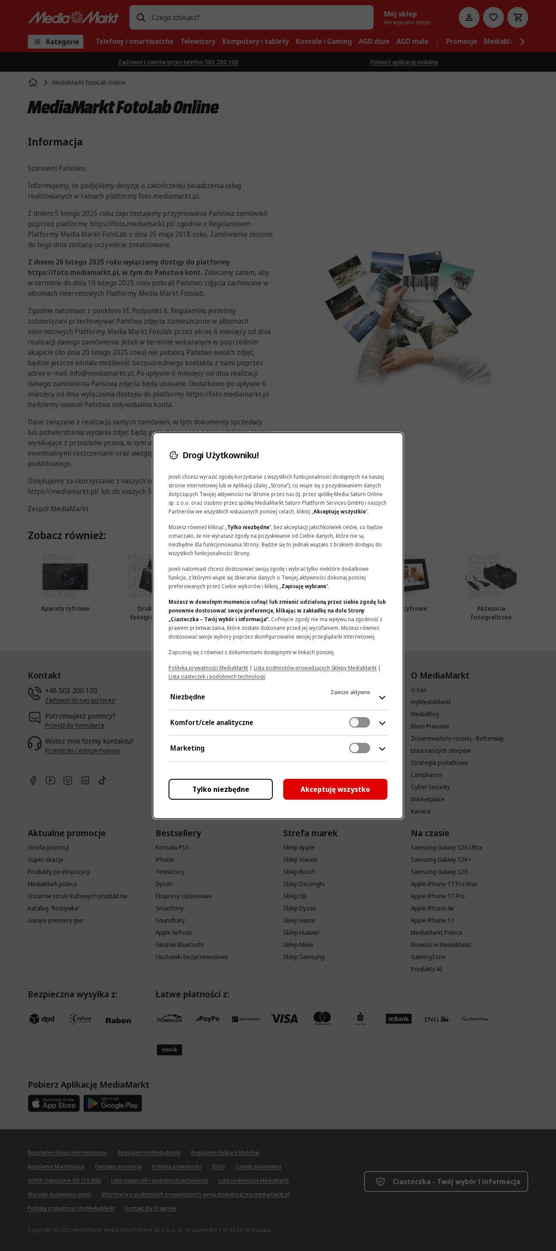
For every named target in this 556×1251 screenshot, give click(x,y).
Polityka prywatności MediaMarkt (208, 668)
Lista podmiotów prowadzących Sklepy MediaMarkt (315, 668)
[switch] (359, 722)
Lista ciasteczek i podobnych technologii (217, 676)
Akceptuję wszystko (335, 789)
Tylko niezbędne (220, 789)
